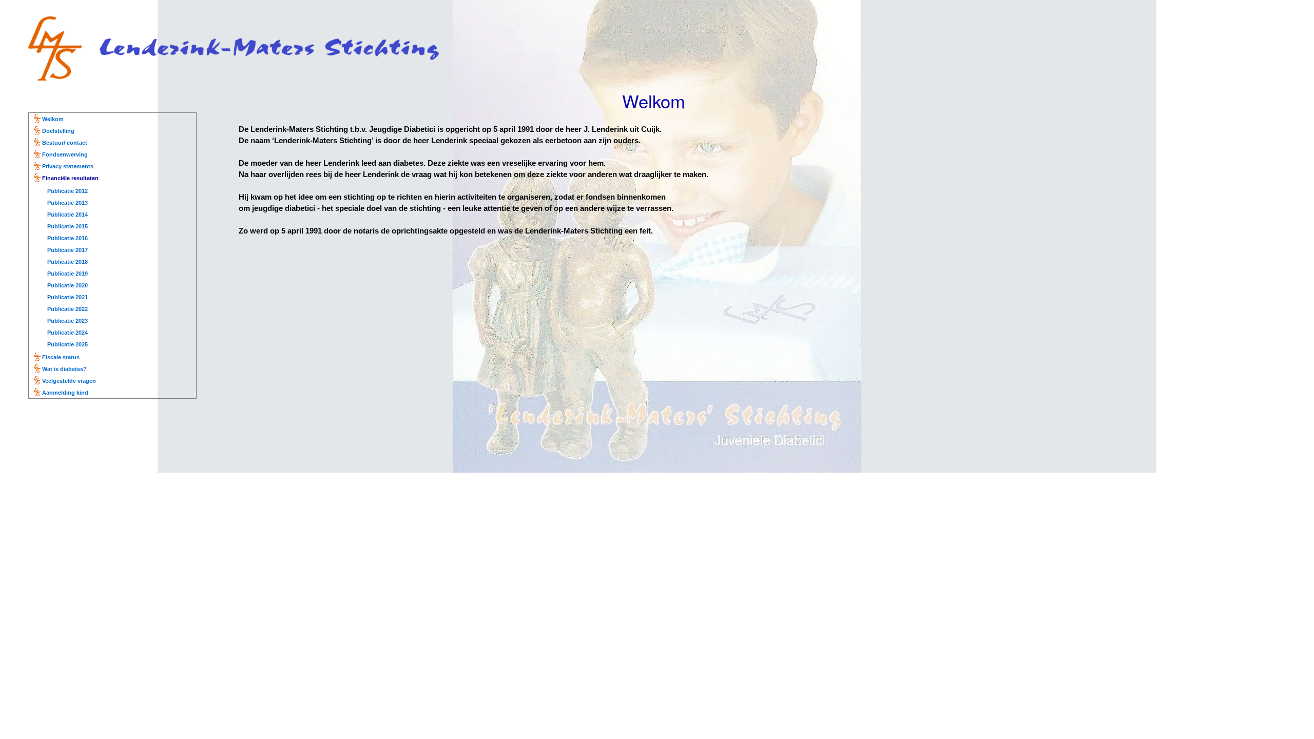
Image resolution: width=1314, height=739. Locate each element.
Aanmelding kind (65, 393)
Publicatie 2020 (67, 285)
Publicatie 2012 (67, 191)
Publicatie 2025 (67, 344)
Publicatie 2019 (67, 273)
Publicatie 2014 (67, 214)
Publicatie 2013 (67, 203)
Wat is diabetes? (64, 369)
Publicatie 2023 (67, 321)
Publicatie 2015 (67, 226)
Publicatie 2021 (67, 297)
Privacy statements (67, 166)
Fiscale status (61, 357)
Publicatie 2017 (67, 250)
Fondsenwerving (65, 154)
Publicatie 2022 (67, 309)
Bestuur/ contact (64, 143)
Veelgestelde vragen (69, 381)
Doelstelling (58, 131)
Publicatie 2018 (67, 262)
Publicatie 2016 (67, 238)
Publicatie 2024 (67, 332)
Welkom (53, 119)
